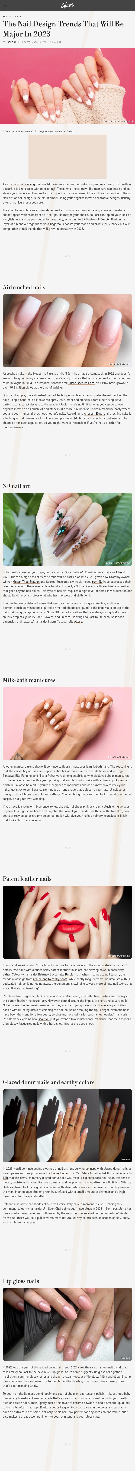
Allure (78, 621)
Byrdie (69, 974)
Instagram (125, 1159)
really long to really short (50, 979)
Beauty (7, 17)
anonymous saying (23, 184)
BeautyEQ (44, 1019)
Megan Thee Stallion (26, 582)
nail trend (118, 572)
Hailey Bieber (60, 1173)
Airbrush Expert (94, 413)
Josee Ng (11, 42)
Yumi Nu (97, 582)
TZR (5, 1178)
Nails (18, 17)
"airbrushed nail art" (81, 383)
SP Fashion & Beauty (96, 219)
